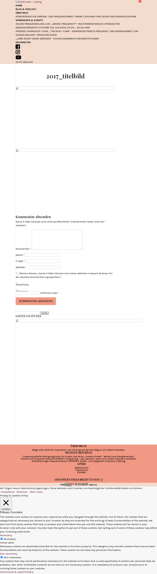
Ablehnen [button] (22, 491)
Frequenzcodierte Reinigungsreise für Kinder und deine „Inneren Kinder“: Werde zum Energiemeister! (78, 456)
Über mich (22, 12)
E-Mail (20, 261)
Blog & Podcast (26, 9)
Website (20, 267)
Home (19, 5)
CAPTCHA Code (48, 293)
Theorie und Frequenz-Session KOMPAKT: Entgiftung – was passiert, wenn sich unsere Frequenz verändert (78, 458)
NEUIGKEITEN (23, 42)
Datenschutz (81, 467)
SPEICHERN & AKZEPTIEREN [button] (16, 572)
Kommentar (23, 248)
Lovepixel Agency (87, 484)
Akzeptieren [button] (8, 491)
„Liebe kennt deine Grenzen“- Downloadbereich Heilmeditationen (57, 38)
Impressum (81, 470)
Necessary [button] (6, 535)
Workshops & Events (29, 20)
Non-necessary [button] (8, 553)
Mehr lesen (36, 491)
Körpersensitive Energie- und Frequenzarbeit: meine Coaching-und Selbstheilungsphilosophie (76, 16)
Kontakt (81, 472)
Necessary (10, 539)
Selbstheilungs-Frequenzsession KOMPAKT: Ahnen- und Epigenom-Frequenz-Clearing (78, 461)
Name (20, 254)
